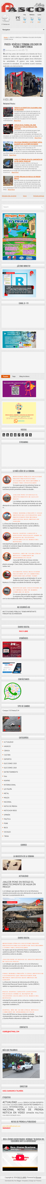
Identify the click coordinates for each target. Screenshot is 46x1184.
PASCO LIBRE (21, 1177)
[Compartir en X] (9, 99)
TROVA (6, 836)
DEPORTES (8, 759)
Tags (14, 376)
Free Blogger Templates (21, 1181)
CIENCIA (7, 751)
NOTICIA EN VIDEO (10, 811)
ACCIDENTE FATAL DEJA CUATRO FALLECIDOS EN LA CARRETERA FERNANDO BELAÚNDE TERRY (26, 574)
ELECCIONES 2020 (10, 763)
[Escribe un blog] (6, 99)
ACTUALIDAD (8, 742)
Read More (17, 120)
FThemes (38, 1181)
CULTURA (7, 755)
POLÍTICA (7, 819)
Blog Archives (24, 376)
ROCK (6, 828)
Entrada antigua (38, 196)
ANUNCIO (7, 746)
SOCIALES (7, 832)
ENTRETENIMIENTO (11, 772)
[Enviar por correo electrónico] (4, 99)
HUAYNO (7, 781)
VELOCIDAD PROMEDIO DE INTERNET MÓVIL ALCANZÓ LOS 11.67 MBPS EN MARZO (28, 143)
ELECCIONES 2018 (10, 768)
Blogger (38, 1177)
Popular (5, 376)
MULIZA (6, 798)
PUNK (6, 823)
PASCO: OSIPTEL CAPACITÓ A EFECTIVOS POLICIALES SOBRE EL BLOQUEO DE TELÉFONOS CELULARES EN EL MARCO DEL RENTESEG (27, 537)
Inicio (25, 196)
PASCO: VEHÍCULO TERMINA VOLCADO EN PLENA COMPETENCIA (23, 45)
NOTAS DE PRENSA (10, 806)
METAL (6, 793)
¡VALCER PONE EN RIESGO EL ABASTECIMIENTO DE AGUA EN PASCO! (26, 497)
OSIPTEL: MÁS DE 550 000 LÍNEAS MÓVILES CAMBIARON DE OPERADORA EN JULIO (27, 555)
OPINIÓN (7, 815)
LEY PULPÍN (8, 789)
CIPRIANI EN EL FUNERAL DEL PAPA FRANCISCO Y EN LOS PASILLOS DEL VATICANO (25, 126)
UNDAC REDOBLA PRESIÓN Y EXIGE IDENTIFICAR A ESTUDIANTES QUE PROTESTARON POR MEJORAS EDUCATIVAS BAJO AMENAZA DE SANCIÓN (27, 517)
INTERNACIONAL (10, 785)
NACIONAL (7, 802)
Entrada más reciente (9, 196)
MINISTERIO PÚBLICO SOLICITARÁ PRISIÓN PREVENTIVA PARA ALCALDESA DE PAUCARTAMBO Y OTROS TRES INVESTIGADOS (23, 945)
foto (5, 776)
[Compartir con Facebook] (11, 99)
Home (6, 37)
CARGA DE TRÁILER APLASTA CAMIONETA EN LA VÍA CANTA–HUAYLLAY (28, 160)
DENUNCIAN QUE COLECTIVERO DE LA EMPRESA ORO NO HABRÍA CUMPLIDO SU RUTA (27, 590)
